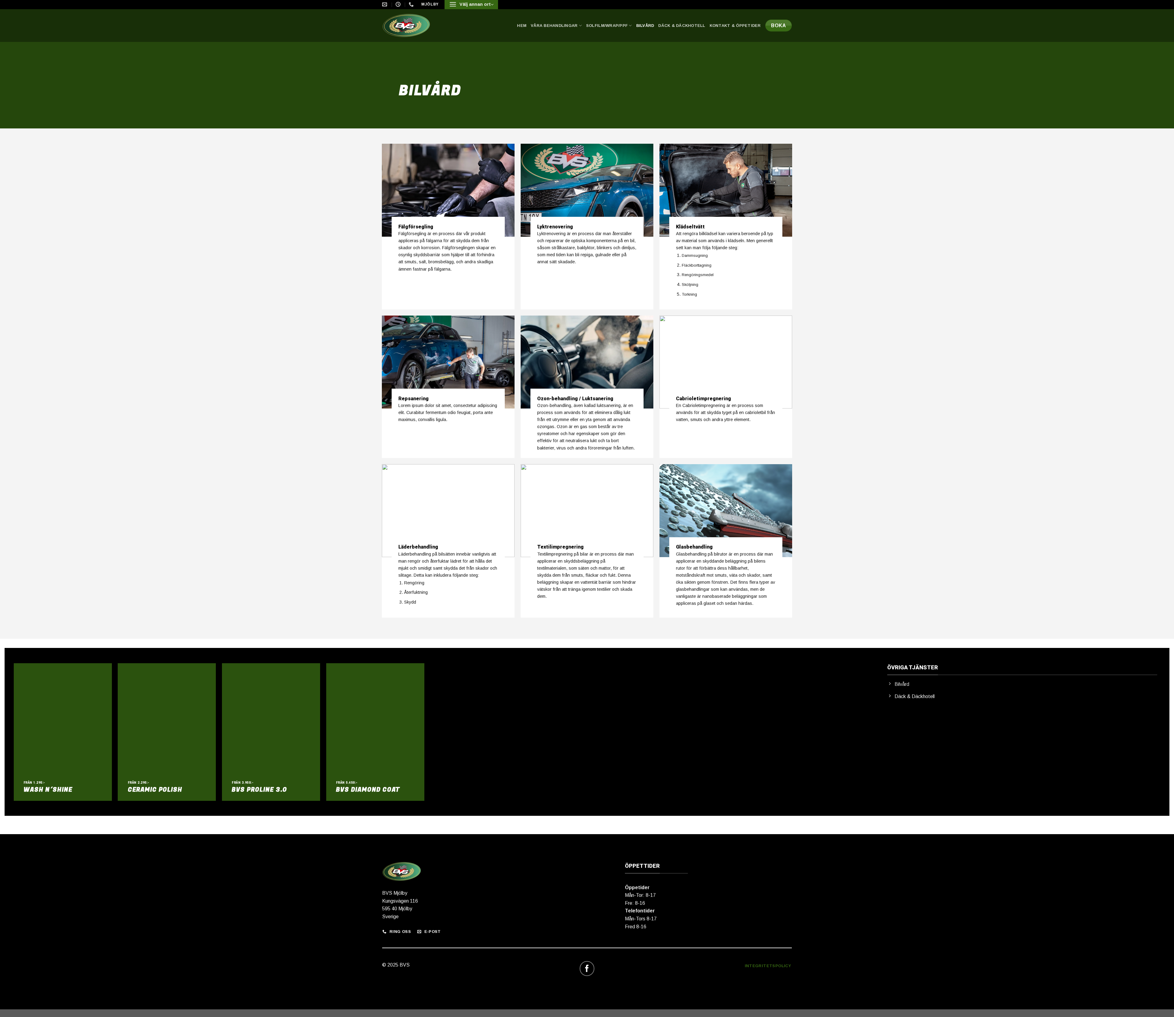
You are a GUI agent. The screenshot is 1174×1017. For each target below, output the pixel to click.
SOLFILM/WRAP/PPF (607, 25)
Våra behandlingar (554, 25)
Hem (521, 25)
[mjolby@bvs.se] (385, 4)
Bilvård (645, 25)
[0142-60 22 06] (412, 4)
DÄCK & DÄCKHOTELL (681, 25)
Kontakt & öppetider (735, 25)
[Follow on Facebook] (587, 968)
